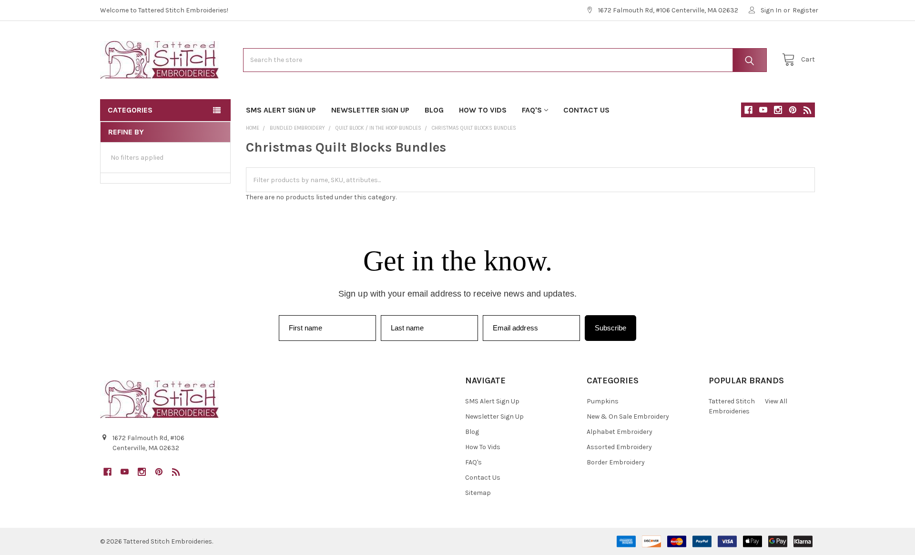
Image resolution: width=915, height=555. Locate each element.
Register (805, 10)
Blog (434, 109)
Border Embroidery (616, 462)
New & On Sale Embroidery (628, 416)
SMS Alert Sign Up (281, 109)
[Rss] (807, 110)
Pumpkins (603, 401)
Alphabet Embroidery (619, 432)
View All (776, 401)
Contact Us (586, 109)
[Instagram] (778, 110)
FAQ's (532, 109)
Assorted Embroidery (619, 447)
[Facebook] (748, 110)
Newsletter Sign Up (370, 109)
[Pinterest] (792, 110)
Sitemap (478, 493)
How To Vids (483, 109)
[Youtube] (763, 110)
